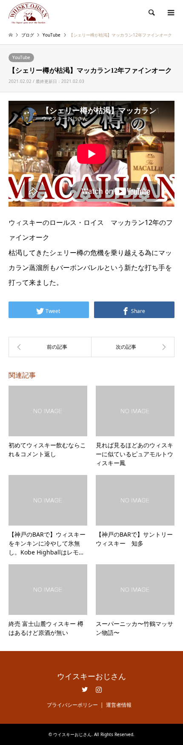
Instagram (99, 689)
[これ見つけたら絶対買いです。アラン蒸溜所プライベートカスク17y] (133, 347)
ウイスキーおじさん (91, 676)
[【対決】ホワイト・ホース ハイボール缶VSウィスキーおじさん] (50, 347)
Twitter (85, 689)
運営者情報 (119, 704)
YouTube (21, 57)
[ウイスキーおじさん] (29, 12)
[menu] (170, 13)
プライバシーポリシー (72, 704)
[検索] (151, 13)
